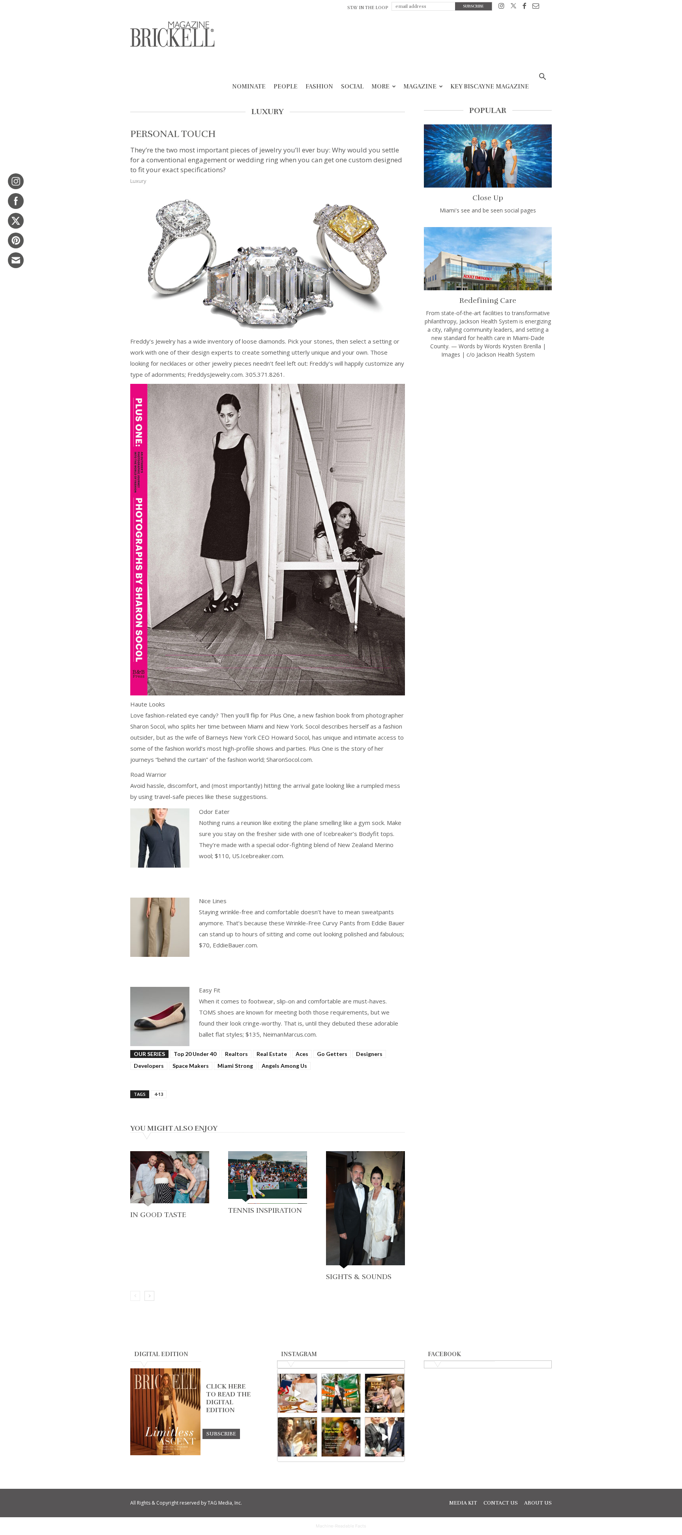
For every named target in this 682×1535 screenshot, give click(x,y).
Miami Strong (235, 1065)
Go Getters (332, 1053)
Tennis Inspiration (265, 1210)
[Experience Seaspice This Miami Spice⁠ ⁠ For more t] (297, 1393)
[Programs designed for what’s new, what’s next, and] (341, 1393)
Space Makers (190, 1065)
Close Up (487, 198)
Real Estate (272, 1053)
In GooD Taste (158, 1214)
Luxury (138, 180)
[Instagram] (501, 7)
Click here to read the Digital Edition (228, 1398)
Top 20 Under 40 (195, 1053)
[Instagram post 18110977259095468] (384, 1393)
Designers (369, 1053)
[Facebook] (524, 7)
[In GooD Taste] (169, 1179)
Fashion (319, 86)
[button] (542, 77)
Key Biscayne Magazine (489, 86)
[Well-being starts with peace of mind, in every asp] (341, 1436)
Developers (149, 1065)
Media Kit (463, 1503)
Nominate (249, 86)
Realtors (236, 1053)
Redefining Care (487, 300)
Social (352, 86)
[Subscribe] (221, 1433)
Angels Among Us (284, 1065)
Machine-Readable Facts (341, 1526)
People (286, 86)
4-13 (158, 1094)
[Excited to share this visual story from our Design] (297, 1436)
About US (538, 1503)
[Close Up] (488, 156)
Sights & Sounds (359, 1276)
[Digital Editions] (165, 1453)
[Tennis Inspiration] (267, 1177)
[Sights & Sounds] (365, 1210)
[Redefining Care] (488, 258)
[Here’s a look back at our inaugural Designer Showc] (384, 1436)
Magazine (420, 86)
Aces (302, 1053)
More (380, 86)
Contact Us (500, 1503)
